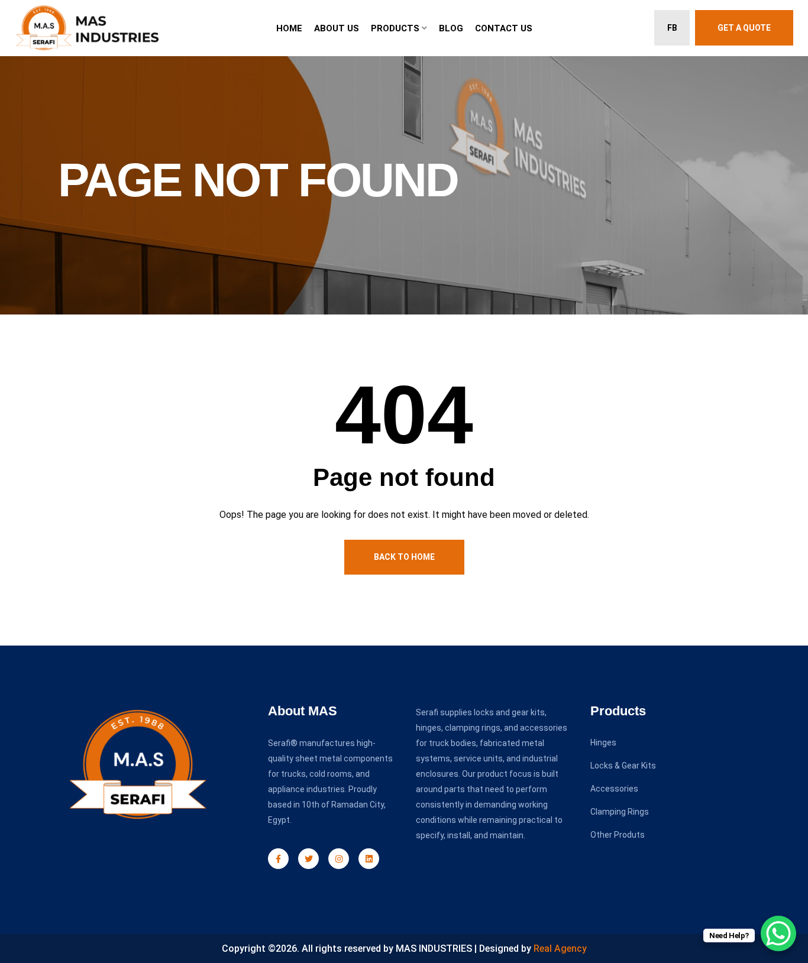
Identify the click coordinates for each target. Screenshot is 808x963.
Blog (451, 28)
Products (395, 28)
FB (672, 28)
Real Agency (560, 948)
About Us (336, 28)
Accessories (614, 788)
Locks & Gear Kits (623, 765)
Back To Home (404, 557)
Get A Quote (744, 28)
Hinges (603, 742)
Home (289, 28)
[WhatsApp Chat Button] (778, 933)
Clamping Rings (619, 811)
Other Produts (617, 834)
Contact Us (503, 28)
